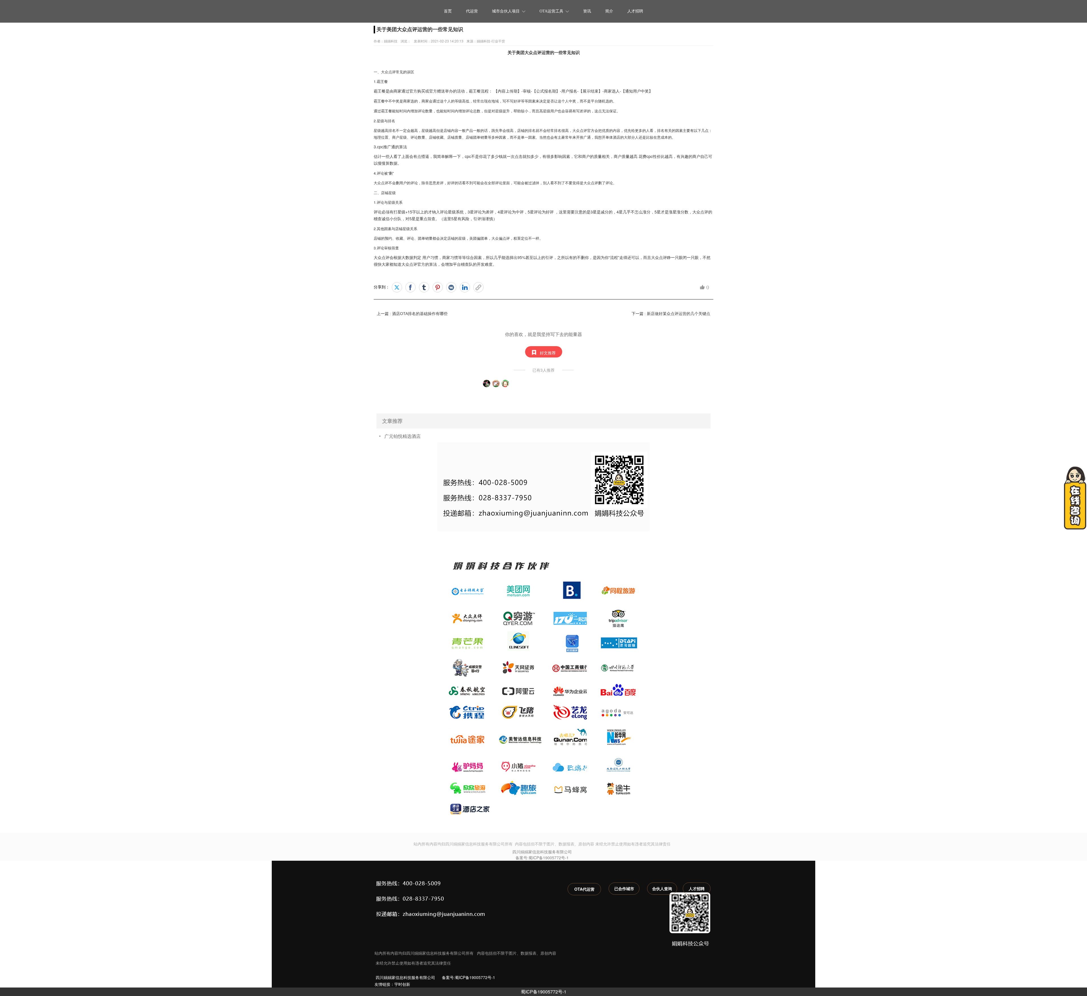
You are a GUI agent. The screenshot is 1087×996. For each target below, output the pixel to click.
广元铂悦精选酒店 (402, 436)
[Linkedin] (465, 287)
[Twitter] (397, 287)
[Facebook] (410, 287)
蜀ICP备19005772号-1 (543, 991)
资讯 (587, 11)
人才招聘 (635, 11)
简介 (609, 11)
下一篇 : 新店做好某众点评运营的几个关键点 (671, 313)
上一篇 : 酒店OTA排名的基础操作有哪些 (412, 313)
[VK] (451, 287)
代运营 (472, 11)
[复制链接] (478, 287)
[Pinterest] (438, 287)
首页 (448, 11)
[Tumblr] (424, 287)
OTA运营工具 (551, 11)
